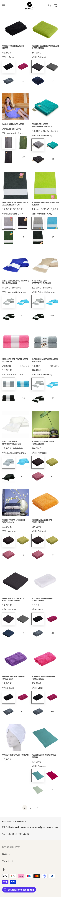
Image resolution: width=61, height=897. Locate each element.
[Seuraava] (36, 807)
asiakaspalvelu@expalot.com (39, 827)
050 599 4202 (21, 834)
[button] (56, 5)
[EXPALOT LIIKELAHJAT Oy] (30, 5)
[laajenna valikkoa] (4, 5)
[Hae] (49, 5)
